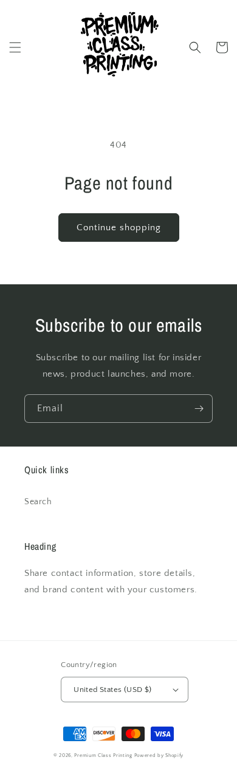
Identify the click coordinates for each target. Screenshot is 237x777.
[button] (15, 47)
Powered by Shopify (159, 755)
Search (38, 502)
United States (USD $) (112, 689)
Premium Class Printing (103, 755)
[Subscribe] (198, 408)
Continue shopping (119, 227)
